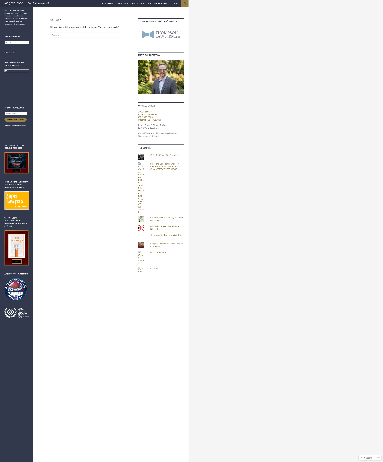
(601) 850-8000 (145, 117)
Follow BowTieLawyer (14, 108)
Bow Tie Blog (108, 3)
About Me (122, 3)
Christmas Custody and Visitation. (166, 235)
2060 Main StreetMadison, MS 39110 (147, 113)
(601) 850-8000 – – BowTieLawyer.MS (26, 3)
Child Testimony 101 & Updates (165, 155)
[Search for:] (85, 35)
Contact (175, 3)
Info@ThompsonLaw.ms (149, 119)
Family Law (137, 3)
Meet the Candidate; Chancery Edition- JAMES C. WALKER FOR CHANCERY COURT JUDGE (165, 166)
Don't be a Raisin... (158, 252)
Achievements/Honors (158, 3)
